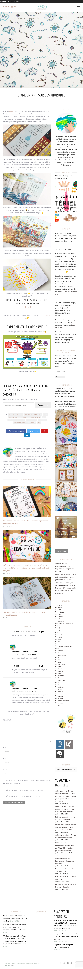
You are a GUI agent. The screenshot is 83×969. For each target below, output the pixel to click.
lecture (59, 662)
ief (44, 417)
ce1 (35, 414)
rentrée (59, 689)
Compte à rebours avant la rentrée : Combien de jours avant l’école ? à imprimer (64, 809)
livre (22, 420)
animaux (60, 616)
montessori (61, 680)
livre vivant (31, 420)
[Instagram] (15, 7)
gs (58, 648)
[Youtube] (12, 7)
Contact (17, 1)
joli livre (11, 111)
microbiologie (20, 422)
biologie (28, 414)
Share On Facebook (17, 431)
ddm (45, 414)
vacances (60, 696)
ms (58, 682)
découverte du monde (18, 417)
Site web (6, 769)
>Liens (10, 1)
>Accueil (3, 1)
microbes (42, 420)
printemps (60, 687)
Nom (5, 747)
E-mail (5, 758)
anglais (59, 614)
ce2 (58, 628)
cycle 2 (59, 637)
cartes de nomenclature (65, 623)
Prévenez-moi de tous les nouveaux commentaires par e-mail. (25, 790)
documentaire (34, 417)
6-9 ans (19, 414)
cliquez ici (27, 307)
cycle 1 (59, 635)
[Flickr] (9, 7)
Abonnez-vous (43, 405)
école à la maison (63, 700)
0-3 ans (59, 605)
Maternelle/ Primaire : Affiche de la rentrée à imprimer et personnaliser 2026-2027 (65, 576)
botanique (60, 621)
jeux (58, 660)
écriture (60, 703)
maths (59, 678)
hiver (59, 653)
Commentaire (7, 720)
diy (58, 641)
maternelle (60, 675)
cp (40, 414)
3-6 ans (12, 414)
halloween (60, 651)
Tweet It (35, 431)
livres (59, 673)
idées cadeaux (62, 655)
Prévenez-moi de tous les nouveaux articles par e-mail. (23, 796)
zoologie (60, 698)
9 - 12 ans (60, 612)
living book (13, 420)
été (58, 705)
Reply (41, 632)
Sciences (53, 103)
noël (59, 685)
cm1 (59, 630)
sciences (31, 422)
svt (39, 422)
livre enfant (61, 669)
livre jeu (60, 671)
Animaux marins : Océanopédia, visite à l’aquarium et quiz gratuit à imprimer (15, 918)
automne (60, 619)
